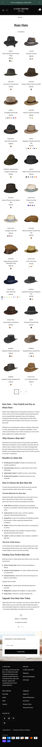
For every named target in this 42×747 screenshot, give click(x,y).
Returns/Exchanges (29, 676)
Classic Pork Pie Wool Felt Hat (31, 172)
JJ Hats (31, 51)
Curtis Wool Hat (11, 292)
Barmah (31, 289)
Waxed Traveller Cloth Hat (31, 112)
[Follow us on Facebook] (4, 718)
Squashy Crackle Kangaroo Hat (11, 379)
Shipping (25, 673)
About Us (25, 694)
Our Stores (26, 701)
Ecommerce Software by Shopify (21, 730)
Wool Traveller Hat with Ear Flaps (10, 54)
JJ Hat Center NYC (28, 670)
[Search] (7, 10)
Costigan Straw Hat (11, 231)
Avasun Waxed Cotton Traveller (31, 84)
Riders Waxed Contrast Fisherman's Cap (11, 262)
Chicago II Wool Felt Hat (31, 322)
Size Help (5, 694)
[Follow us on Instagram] (9, 718)
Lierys (11, 51)
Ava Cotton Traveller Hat (10, 84)
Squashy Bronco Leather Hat (31, 351)
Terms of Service (28, 707)
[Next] (25, 391)
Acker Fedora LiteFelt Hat (10, 322)
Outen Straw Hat (31, 261)
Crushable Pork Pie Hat (11, 112)
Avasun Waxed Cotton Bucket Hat (11, 201)
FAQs (3, 701)
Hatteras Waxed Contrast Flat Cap (31, 232)
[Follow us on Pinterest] (13, 718)
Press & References (28, 697)
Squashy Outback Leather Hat (11, 351)
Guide (4, 697)
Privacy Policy (27, 704)
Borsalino (11, 138)
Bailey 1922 (31, 197)
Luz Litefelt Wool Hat (31, 379)
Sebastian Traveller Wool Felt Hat (31, 142)
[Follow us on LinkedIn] (4, 723)
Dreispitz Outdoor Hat (10, 172)
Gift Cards (26, 680)
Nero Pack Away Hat (11, 141)
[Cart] (39, 10)
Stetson (10, 81)
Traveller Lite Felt (31, 53)
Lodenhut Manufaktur (10, 169)
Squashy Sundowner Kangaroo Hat (31, 293)
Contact (4, 704)
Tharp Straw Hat (31, 200)
